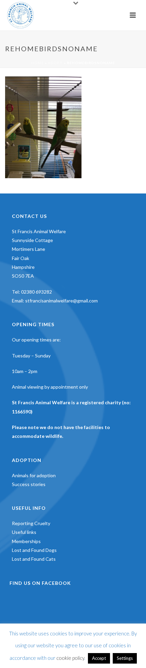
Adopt (55, 63)
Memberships (26, 541)
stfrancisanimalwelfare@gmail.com (61, 300)
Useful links (24, 532)
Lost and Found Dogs (34, 550)
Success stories (28, 484)
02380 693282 (36, 292)
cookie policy (70, 658)
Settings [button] (125, 658)
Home (37, 63)
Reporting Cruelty (31, 523)
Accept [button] (99, 658)
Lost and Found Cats (34, 559)
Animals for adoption (34, 475)
